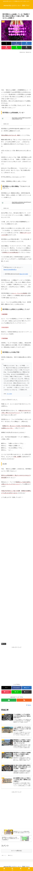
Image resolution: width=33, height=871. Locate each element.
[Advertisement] (16, 70)
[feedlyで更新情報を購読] (8, 700)
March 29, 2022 (23, 274)
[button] (27, 47)
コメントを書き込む (16, 850)
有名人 (4, 643)
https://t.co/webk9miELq (10, 269)
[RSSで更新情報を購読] (24, 700)
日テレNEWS (9, 393)
